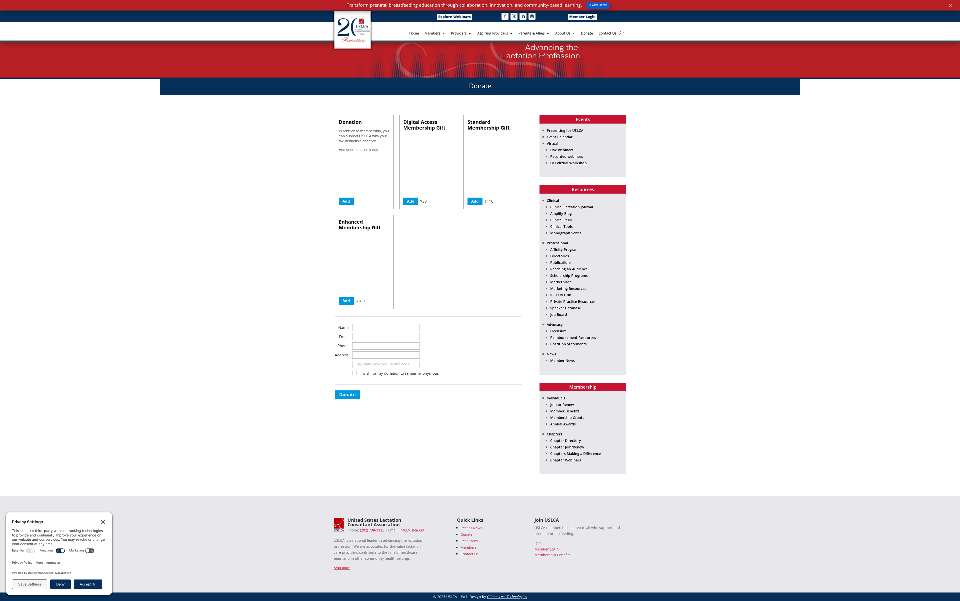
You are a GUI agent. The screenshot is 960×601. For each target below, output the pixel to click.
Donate (587, 34)
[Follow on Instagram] (532, 16)
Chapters (554, 434)
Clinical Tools (561, 226)
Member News (562, 360)
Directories (559, 256)
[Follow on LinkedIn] (523, 16)
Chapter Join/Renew (567, 447)
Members (432, 34)
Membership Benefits (552, 554)
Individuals (556, 398)
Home (414, 34)
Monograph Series (566, 233)
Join (537, 543)
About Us (562, 34)
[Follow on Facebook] (505, 16)
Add (346, 201)
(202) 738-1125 (372, 530)
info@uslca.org (412, 530)
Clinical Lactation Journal (571, 207)
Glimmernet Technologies (507, 596)
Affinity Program (564, 249)
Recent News (471, 527)
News (551, 354)
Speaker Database (565, 308)
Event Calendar (559, 137)
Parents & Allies (531, 34)
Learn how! (598, 5)
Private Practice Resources (573, 301)
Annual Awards (563, 424)
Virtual (552, 143)
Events (583, 119)
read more (342, 567)
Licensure (558, 331)
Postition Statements (568, 344)
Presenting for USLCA (565, 130)
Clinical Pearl (561, 220)
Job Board (558, 314)
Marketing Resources (568, 288)
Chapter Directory (565, 440)
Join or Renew (562, 404)
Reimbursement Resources (573, 337)
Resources (583, 189)
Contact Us (607, 34)
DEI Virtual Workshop (568, 163)
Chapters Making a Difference (575, 453)
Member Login (582, 16)
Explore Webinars (454, 16)
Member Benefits (565, 411)
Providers (459, 34)
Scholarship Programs (569, 275)
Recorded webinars (566, 156)
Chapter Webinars (565, 460)
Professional (557, 243)
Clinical (553, 200)
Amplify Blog (561, 213)
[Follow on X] (514, 16)
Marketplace (561, 282)
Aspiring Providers (492, 34)
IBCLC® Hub (560, 295)
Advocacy (555, 324)
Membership (582, 387)
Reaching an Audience (569, 269)
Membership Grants (567, 417)
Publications (561, 262)
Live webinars (562, 150)
